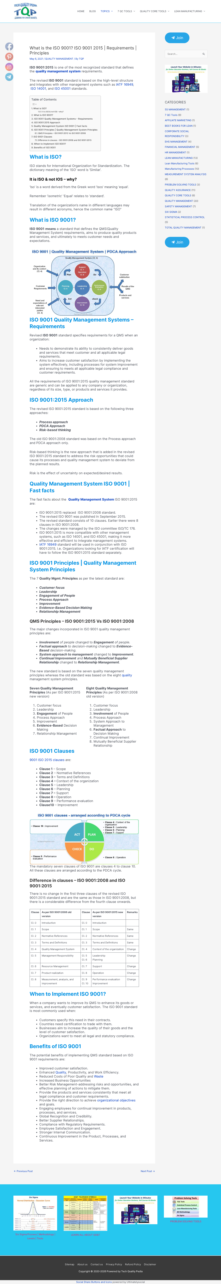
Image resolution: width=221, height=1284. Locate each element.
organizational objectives (116, 1100)
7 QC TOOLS (125, 11)
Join (179, 38)
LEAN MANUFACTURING (188, 11)
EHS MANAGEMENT (176, 141)
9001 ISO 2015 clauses (47, 760)
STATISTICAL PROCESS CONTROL (185, 217)
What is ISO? (40, 108)
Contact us (97, 1264)
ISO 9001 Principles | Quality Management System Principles (65, 129)
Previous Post (23, 1171)
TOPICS (105, 11)
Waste (98, 1076)
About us (82, 1264)
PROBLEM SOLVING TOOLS (180, 184)
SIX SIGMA (171, 211)
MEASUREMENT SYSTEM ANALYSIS (185, 174)
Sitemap (69, 1264)
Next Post (148, 1171)
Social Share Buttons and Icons (94, 1282)
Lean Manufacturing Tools (179, 163)
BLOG (92, 11)
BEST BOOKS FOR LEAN (179, 125)
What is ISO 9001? (43, 115)
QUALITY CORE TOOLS (153, 11)
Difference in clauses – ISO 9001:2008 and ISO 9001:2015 (64, 140)
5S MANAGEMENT (175, 109)
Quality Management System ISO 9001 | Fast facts (60, 126)
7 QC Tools (171, 114)
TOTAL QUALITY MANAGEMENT (183, 227)
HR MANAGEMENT (175, 152)
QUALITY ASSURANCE (178, 190)
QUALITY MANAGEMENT (59, 58)
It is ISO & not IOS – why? (53, 112)
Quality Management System (91, 499)
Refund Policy (133, 1264)
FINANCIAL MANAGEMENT (180, 146)
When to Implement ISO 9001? (50, 144)
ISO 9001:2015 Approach (47, 122)
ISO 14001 (38, 88)
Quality (60, 1072)
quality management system (58, 71)
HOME (80, 11)
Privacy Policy (114, 1264)
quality (127, 675)
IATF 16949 (124, 84)
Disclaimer (150, 1264)
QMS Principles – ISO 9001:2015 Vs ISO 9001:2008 (62, 133)
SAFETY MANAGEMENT (178, 206)
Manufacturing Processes (179, 168)
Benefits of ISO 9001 (45, 147)
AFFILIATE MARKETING (178, 120)
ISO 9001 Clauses (42, 136)
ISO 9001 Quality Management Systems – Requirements (63, 118)
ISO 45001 (63, 88)
